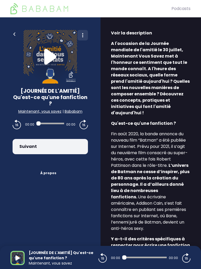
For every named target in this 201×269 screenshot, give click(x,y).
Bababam (73, 111)
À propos (48, 173)
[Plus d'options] (82, 35)
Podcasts (181, 9)
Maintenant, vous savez (40, 111)
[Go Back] (14, 33)
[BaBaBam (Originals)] (90, 9)
